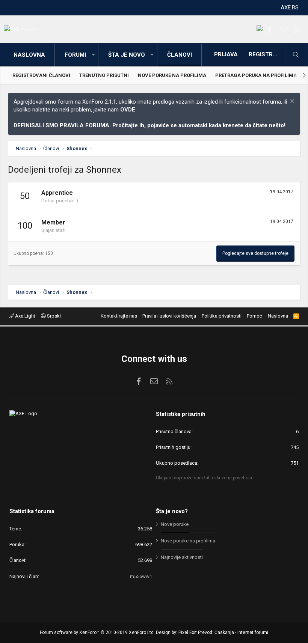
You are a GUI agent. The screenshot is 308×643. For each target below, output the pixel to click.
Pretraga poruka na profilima (256, 75)
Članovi (179, 54)
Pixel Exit (187, 632)
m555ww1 (141, 576)
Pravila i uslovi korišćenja (169, 316)
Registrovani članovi (41, 75)
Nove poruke (175, 524)
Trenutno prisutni (104, 75)
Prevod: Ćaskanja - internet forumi (233, 632)
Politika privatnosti (222, 316)
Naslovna (29, 54)
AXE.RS (290, 7)
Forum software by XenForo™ (97, 632)
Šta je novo (126, 54)
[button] (93, 55)
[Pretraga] (295, 54)
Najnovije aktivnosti (182, 557)
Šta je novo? (172, 511)
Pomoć (254, 316)
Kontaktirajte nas (119, 316)
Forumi (75, 54)
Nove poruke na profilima (172, 75)
